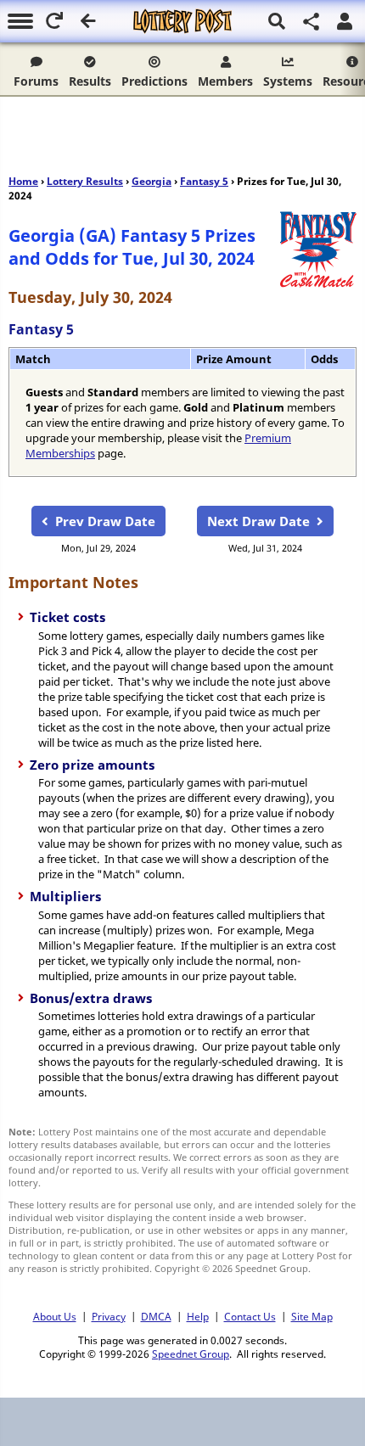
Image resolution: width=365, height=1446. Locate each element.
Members (225, 81)
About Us (54, 1316)
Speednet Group (190, 1353)
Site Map (312, 1316)
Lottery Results (85, 181)
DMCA (156, 1316)
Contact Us (250, 1316)
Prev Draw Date (105, 521)
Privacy (109, 1316)
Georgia (151, 181)
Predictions (154, 81)
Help (198, 1316)
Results (90, 81)
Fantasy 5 (204, 181)
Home (23, 181)
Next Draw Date (258, 521)
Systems (287, 81)
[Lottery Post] (182, 21)
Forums (36, 81)
